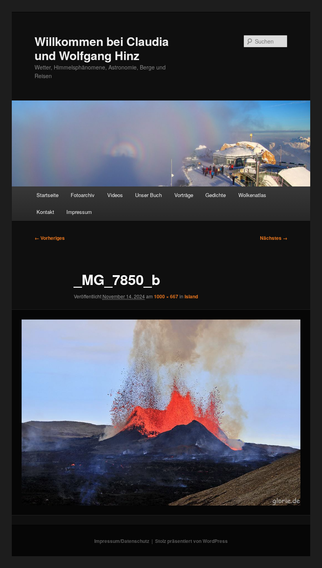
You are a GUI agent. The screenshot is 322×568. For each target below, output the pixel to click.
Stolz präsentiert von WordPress (191, 540)
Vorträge (183, 195)
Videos (115, 195)
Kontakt (45, 212)
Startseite (48, 195)
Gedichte (215, 195)
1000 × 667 (166, 296)
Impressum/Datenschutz (121, 540)
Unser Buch (148, 195)
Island (191, 296)
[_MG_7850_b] (161, 413)
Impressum (79, 212)
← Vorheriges (50, 237)
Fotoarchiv (83, 195)
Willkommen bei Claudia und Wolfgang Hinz (102, 48)
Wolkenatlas (252, 195)
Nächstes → (273, 237)
